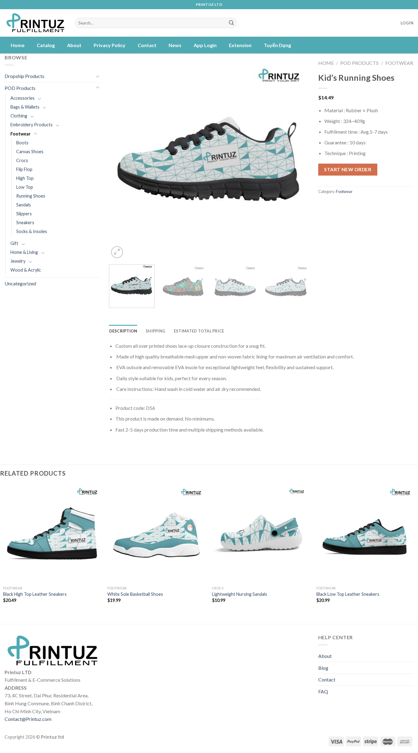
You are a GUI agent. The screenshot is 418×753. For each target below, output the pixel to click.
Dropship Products (24, 76)
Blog (323, 668)
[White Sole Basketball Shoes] (156, 533)
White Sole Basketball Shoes (135, 594)
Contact (147, 45)
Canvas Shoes (29, 151)
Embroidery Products (31, 124)
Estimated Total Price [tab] (199, 330)
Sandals (23, 204)
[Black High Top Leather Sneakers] (52, 533)
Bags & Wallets (24, 106)
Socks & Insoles (31, 231)
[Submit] (231, 23)
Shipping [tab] (155, 330)
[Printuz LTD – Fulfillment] (35, 23)
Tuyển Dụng (277, 45)
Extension (240, 45)
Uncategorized (20, 283)
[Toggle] (97, 76)
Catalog (46, 45)
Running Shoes (30, 195)
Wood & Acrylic (25, 270)
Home (17, 45)
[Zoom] (117, 252)
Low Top (24, 187)
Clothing (18, 115)
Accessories (22, 98)
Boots (22, 142)
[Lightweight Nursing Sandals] (261, 533)
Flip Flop (24, 169)
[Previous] (120, 160)
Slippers (24, 213)
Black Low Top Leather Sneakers (347, 594)
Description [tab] (123, 330)
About (74, 45)
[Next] (297, 160)
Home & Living (24, 252)
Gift (14, 243)
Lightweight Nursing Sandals (239, 594)
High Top (25, 178)
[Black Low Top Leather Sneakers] (365, 533)
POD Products (20, 88)
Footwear (20, 133)
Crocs (22, 160)
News (175, 45)
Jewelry (17, 261)
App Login (205, 45)
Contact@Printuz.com (28, 719)
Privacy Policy (109, 45)
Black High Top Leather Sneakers (35, 594)
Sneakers (25, 222)
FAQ (323, 691)
